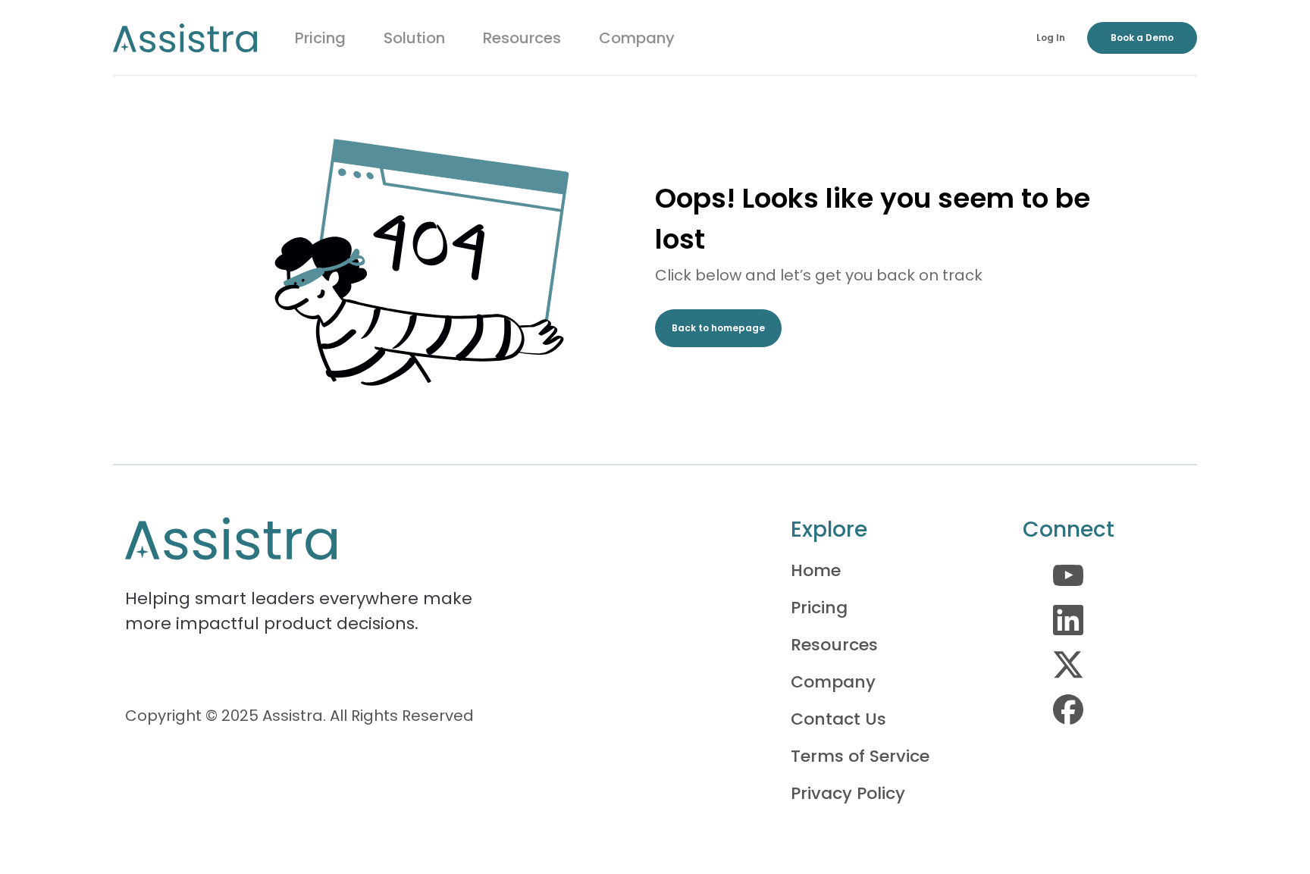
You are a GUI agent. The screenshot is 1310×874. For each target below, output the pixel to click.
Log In (1050, 37)
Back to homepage (718, 327)
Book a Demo (1142, 37)
